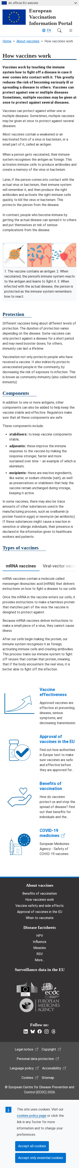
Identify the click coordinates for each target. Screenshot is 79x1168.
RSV (39, 954)
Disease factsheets (39, 927)
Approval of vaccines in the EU (57, 739)
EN (49, 30)
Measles (39, 948)
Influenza (39, 942)
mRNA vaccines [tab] (21, 565)
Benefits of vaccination (51, 786)
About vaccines (27, 41)
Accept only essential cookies (40, 1158)
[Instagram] (46, 1031)
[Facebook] (39, 1031)
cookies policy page (31, 1116)
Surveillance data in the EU (39, 969)
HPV (39, 936)
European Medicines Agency (40, 1005)
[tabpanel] (39, 624)
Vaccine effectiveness (53, 692)
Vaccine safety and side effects (39, 906)
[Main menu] (70, 30)
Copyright (49, 1049)
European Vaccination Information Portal (50, 17)
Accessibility (51, 1068)
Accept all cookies (32, 1146)
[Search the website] (59, 30)
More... (39, 960)
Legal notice (24, 1049)
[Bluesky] (33, 1031)
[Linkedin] (26, 1031)
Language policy (22, 1068)
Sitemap (48, 1078)
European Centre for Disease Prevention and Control (50, 990)
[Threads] (53, 1031)
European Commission (27, 989)
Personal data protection (35, 1059)
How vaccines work (39, 900)
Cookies (27, 1078)
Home (7, 41)
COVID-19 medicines (49, 833)
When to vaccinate (40, 918)
